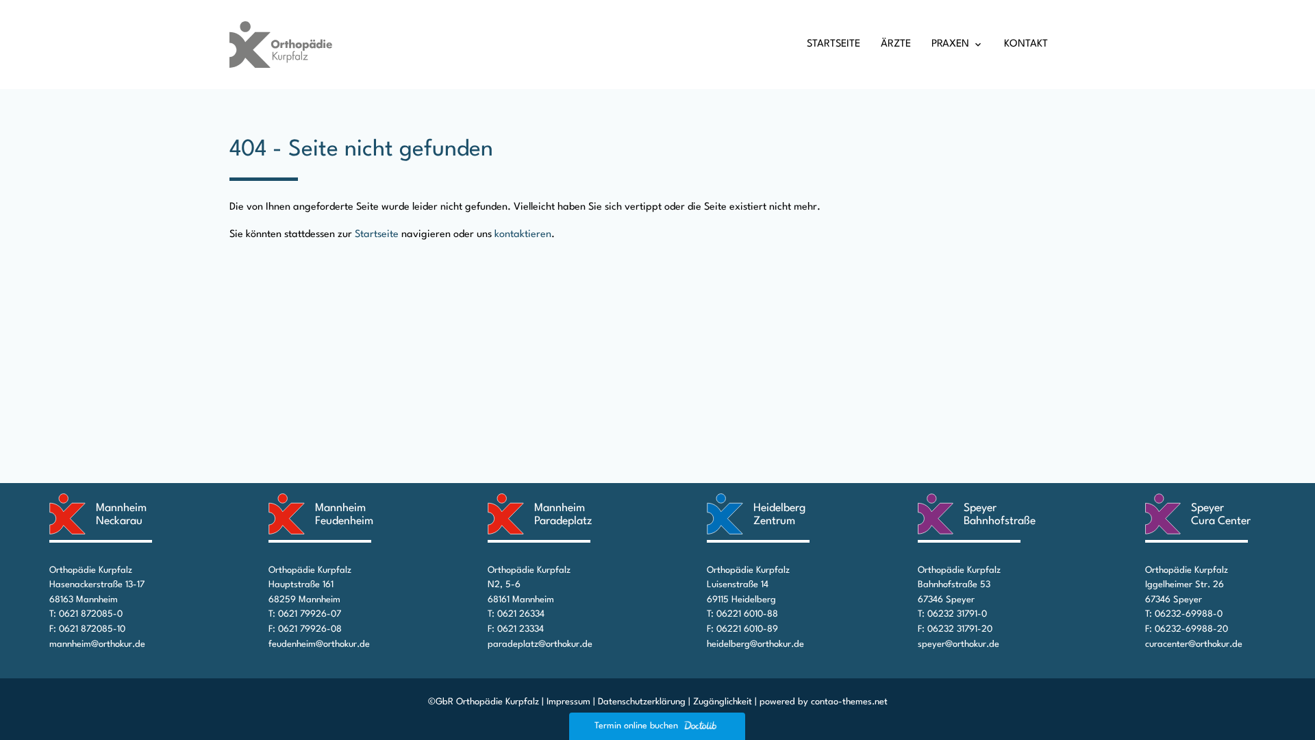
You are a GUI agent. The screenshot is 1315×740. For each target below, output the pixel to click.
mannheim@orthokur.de (97, 644)
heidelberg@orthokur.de (755, 644)
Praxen (950, 44)
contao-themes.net (849, 702)
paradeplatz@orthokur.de (540, 644)
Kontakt (1026, 44)
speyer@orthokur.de (958, 644)
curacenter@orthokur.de (1193, 644)
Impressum (568, 702)
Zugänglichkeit (722, 702)
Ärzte (896, 44)
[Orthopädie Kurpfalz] (280, 44)
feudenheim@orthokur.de (319, 644)
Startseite (833, 44)
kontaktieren (522, 235)
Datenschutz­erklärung (642, 702)
